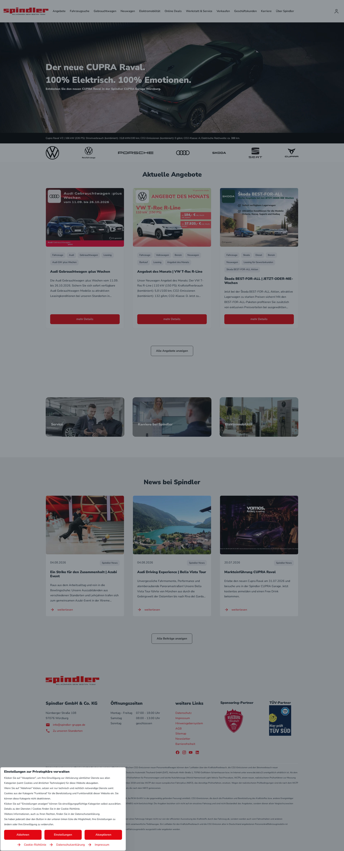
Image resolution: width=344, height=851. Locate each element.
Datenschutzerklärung (70, 845)
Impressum (102, 845)
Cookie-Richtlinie (35, 845)
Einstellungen (63, 835)
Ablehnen (22, 835)
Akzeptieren (103, 835)
